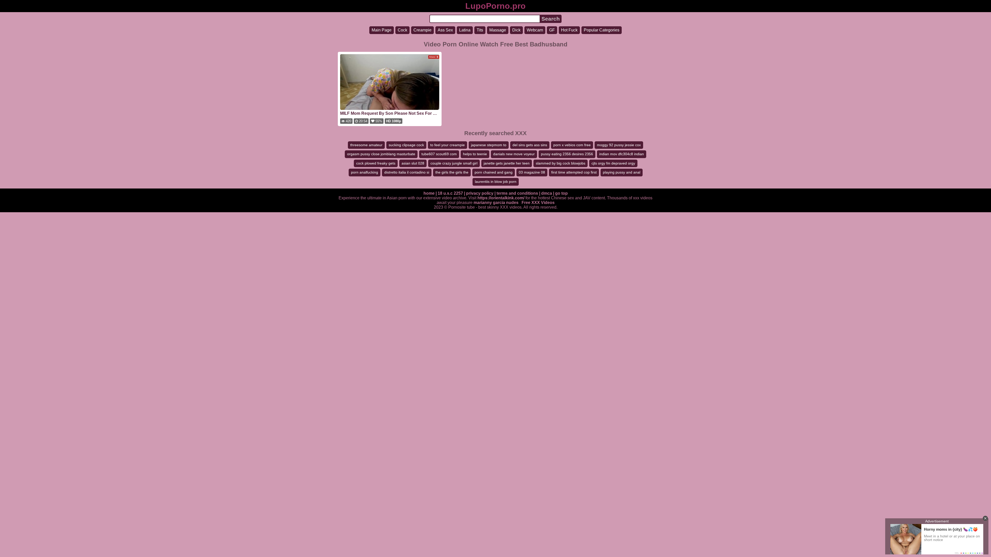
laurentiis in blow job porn (495, 181)
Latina (464, 30)
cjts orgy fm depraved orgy (613, 163)
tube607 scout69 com (439, 154)
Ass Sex (445, 30)
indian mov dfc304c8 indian (621, 154)
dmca (546, 193)
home (429, 193)
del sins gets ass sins (530, 145)
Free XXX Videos (538, 202)
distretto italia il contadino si (406, 172)
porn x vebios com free (572, 145)
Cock (402, 30)
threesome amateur (366, 145)
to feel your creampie (447, 145)
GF (552, 30)
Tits (480, 30)
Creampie (422, 30)
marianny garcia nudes (496, 202)
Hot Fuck (569, 30)
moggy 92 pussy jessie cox (619, 145)
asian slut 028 (413, 163)
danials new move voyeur (514, 154)
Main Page (381, 30)
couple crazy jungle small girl (453, 163)
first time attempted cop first (574, 172)
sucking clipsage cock (406, 145)
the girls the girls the (451, 172)
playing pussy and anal (621, 172)
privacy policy (479, 193)
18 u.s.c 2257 (450, 193)
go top (561, 193)
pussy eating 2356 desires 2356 (567, 154)
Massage (497, 30)
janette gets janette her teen (507, 163)
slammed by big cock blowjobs (560, 163)
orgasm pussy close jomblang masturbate (381, 154)
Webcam (535, 30)
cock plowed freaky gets (375, 163)
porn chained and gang (494, 172)
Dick (516, 30)
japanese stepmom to (488, 145)
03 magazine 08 (532, 172)
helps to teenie (475, 154)
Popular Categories (601, 30)
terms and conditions (517, 193)
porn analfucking (364, 172)
